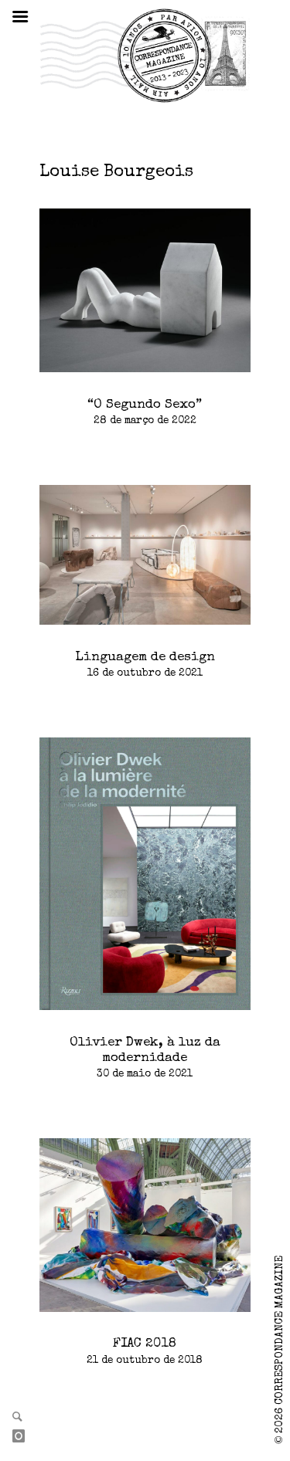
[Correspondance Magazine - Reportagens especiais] (145, 55)
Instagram (24, 1437)
